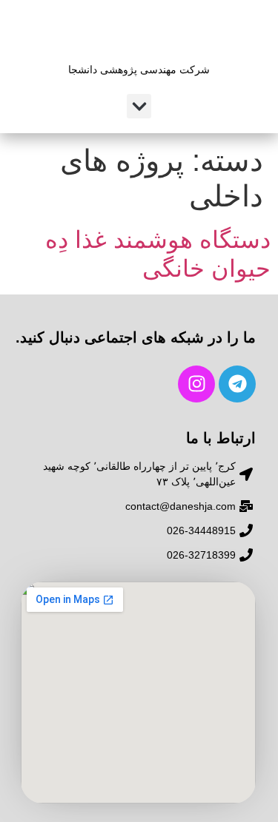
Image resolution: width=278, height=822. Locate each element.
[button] (139, 106)
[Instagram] (196, 383)
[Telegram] (237, 383)
